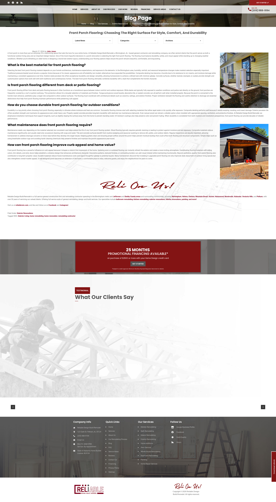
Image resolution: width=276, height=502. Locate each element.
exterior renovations (157, 199)
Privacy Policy (113, 468)
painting (185, 199)
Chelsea (191, 197)
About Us (111, 435)
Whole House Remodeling (150, 452)
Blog (92, 24)
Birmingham (176, 197)
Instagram (64, 205)
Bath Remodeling (147, 431)
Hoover (211, 197)
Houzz (178, 442)
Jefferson (117, 197)
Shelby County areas (132, 197)
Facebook (52, 205)
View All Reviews (116, 388)
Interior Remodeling (148, 435)
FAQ (110, 447)
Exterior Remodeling (148, 439)
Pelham (260, 197)
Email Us (80, 440)
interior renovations (173, 199)
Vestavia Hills (247, 197)
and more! (193, 199)
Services (111, 431)
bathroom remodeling (124, 199)
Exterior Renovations (120, 24)
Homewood (219, 197)
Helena (185, 197)
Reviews (111, 456)
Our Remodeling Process (117, 439)
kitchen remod (139, 199)
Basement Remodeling (149, 456)
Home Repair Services (149, 464)
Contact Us (112, 460)
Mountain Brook (201, 197)
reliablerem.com (22, 205)
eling (147, 199)
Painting (144, 460)
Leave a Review (141, 388)
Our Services (103, 24)
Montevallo (229, 197)
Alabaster (238, 197)
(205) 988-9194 (261, 10)
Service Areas (113, 452)
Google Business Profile (185, 427)
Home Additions (147, 443)
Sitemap (111, 472)
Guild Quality (181, 437)
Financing (112, 464)
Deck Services (146, 447)
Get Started (138, 264)
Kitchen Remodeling (148, 427)
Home (83, 24)
